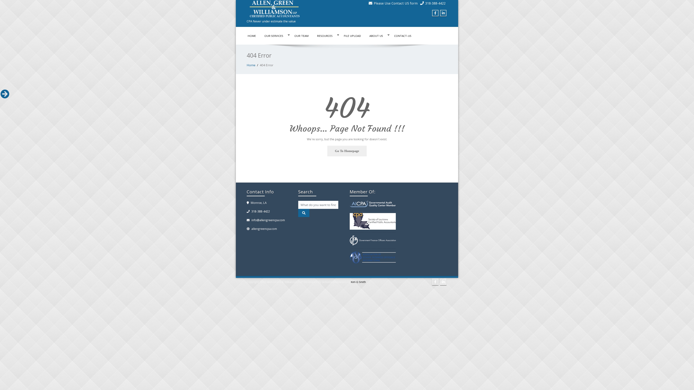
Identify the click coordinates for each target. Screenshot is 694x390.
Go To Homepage (347, 151)
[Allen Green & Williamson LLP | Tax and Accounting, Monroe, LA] (274, 8)
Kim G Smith (358, 282)
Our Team (301, 36)
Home (252, 36)
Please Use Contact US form (396, 3)
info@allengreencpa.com (268, 220)
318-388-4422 (435, 3)
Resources (325, 36)
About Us (376, 36)
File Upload (352, 36)
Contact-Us (402, 36)
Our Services (273, 36)
